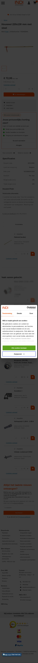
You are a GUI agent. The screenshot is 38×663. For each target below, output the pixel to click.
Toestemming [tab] (7, 313)
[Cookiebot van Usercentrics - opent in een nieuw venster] (27, 307)
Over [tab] (31, 313)
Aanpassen (18, 354)
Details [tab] (19, 313)
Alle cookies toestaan (19, 348)
